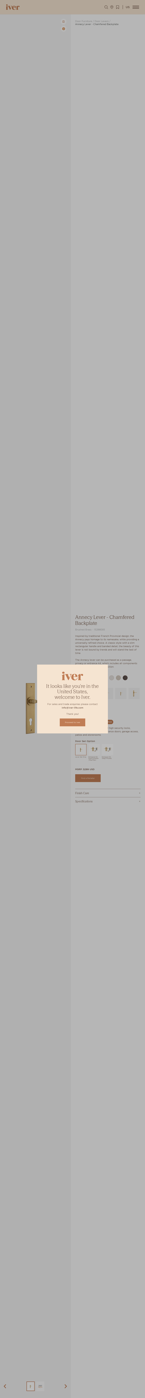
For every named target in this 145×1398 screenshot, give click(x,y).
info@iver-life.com (72, 707)
